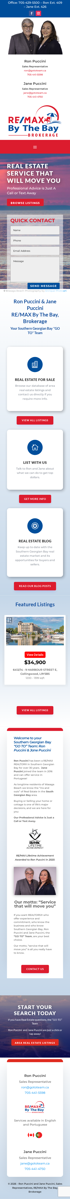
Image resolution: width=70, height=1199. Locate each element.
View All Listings (35, 420)
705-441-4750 (35, 96)
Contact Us (35, 968)
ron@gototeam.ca (35, 70)
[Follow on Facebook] (31, 13)
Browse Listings (25, 203)
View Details (35, 655)
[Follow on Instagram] (38, 13)
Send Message (43, 286)
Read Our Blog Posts (35, 585)
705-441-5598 (35, 74)
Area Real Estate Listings (35, 1042)
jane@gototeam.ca (35, 92)
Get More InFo (35, 498)
